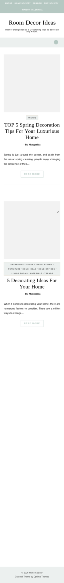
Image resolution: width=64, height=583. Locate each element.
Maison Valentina (32, 10)
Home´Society (23, 3)
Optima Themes (41, 576)
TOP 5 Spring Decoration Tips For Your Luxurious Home (32, 131)
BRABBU (37, 3)
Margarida (35, 144)
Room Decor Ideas (32, 22)
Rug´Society (51, 3)
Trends (32, 118)
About (8, 3)
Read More (32, 174)
